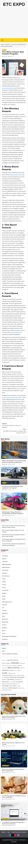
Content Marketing (8, 665)
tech (19, 683)
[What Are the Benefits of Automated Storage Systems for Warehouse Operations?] (14, 450)
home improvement (7, 675)
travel (14, 686)
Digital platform (6, 567)
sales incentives (14, 174)
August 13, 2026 (12, 464)
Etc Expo (14, 4)
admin (4, 56)
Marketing (4, 613)
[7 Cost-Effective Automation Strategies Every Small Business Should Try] (14, 811)
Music (3, 616)
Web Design (5, 688)
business (15, 662)
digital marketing (13, 668)
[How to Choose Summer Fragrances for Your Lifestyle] (14, 732)
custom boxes (19, 665)
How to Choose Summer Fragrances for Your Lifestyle (13, 530)
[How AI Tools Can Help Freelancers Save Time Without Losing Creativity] (14, 705)
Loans (22, 675)
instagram (15, 675)
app (6, 660)
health (4, 673)
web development (13, 688)
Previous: (11, 425)
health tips (10, 673)
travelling (18, 685)
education (5, 670)
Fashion (4, 581)
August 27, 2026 (12, 719)
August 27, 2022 (10, 56)
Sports (3, 630)
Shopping (4, 627)
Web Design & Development (9, 636)
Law (3, 607)
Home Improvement (7, 601)
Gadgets (4, 593)
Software (4, 683)
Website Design (21, 687)
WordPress (5, 639)
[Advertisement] (14, 23)
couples (14, 665)
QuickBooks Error (18, 679)
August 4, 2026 (11, 515)
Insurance (4, 604)
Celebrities (5, 561)
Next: (14, 431)
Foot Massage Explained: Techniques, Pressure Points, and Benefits (14, 540)
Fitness (4, 587)
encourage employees (8, 88)
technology (5, 686)
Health (3, 599)
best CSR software (15, 332)
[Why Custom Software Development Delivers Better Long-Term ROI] (14, 758)
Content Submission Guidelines (10, 653)
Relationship (5, 622)
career (3, 665)
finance (15, 670)
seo (14, 681)
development (4, 667)
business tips (22, 663)
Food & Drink (5, 590)
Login (3, 651)
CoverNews (21, 839)
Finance (4, 584)
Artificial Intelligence (6, 663)
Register (4, 648)
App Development (12, 660)
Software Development (11, 683)
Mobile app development (17, 677)
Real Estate (5, 619)
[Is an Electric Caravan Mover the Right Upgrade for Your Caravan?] (14, 476)
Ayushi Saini (5, 464)
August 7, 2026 (11, 489)
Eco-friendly (5, 570)
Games (3, 596)
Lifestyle (4, 610)
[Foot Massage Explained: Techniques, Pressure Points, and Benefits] (14, 785)
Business (4, 457)
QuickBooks (10, 679)
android (3, 660)
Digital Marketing (6, 564)
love (2, 677)
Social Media (19, 681)
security (10, 681)
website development (7, 690)
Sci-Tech (4, 624)
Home (13, 673)
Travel (3, 633)
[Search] (25, 40)
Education (4, 573)
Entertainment (6, 576)
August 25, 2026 (12, 825)
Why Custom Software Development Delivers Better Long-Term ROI (13, 535)
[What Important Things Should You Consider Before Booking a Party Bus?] (14, 501)
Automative (5, 555)
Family (3, 578)
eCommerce (22, 667)
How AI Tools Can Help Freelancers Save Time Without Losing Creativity (13, 526)
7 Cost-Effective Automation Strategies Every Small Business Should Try (13, 544)
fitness (19, 670)
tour (10, 686)
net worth (4, 679)
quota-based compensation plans (12, 397)
